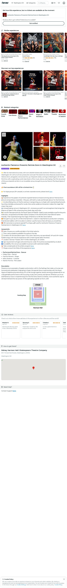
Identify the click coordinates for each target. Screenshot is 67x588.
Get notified (33, 23)
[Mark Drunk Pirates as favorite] (40, 34)
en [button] (54, 3)
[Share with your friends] (60, 166)
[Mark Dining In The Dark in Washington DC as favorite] (40, 72)
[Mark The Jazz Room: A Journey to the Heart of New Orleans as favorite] (19, 34)
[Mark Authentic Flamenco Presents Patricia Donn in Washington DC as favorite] (64, 166)
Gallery (61, 157)
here (24, 225)
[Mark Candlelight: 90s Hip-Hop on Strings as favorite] (62, 34)
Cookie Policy (58, 585)
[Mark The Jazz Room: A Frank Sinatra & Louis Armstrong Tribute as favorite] (19, 72)
